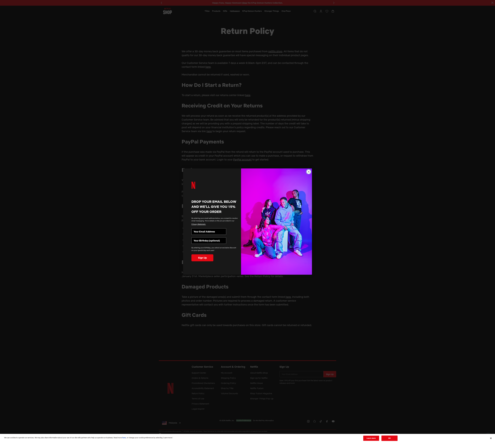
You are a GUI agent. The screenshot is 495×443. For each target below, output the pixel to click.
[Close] (491, 438)
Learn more (371, 438)
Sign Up (202, 257)
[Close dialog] (308, 171)
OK (389, 438)
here (124, 438)
